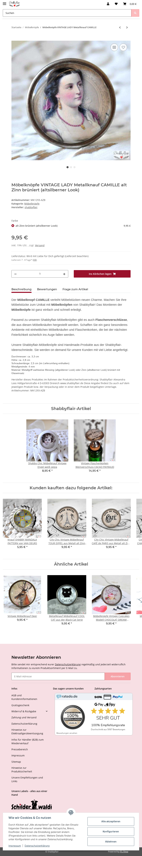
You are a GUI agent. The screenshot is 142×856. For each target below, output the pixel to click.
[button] (108, 3)
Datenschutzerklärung (68, 664)
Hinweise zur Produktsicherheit (21, 769)
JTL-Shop (124, 851)
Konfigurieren (111, 831)
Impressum (18, 755)
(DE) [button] (35, 259)
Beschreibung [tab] (21, 289)
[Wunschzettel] (116, 3)
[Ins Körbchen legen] (14, 39)
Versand (40, 245)
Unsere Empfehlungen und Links (27, 779)
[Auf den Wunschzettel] (123, 47)
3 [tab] (74, 167)
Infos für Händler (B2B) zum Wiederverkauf (27, 741)
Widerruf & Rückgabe (23, 711)
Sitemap (16, 761)
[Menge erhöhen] (64, 273)
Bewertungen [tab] (47, 289)
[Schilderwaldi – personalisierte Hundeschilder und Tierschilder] (31, 804)
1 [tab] (67, 167)
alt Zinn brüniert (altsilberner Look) (73, 225)
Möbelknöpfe (31, 203)
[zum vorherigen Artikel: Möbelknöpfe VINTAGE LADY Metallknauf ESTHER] (119, 27)
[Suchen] (135, 13)
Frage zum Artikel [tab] (75, 289)
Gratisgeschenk (20, 705)
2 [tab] (71, 167)
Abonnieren (118, 676)
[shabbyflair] (14, 4)
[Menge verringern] (15, 273)
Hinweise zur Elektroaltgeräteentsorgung (27, 731)
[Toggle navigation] (4, 2)
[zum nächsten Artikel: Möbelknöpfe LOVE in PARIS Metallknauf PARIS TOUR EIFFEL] (127, 27)
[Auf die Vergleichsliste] (114, 47)
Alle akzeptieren (110, 821)
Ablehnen (111, 841)
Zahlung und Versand (24, 717)
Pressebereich (19, 749)
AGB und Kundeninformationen (24, 697)
